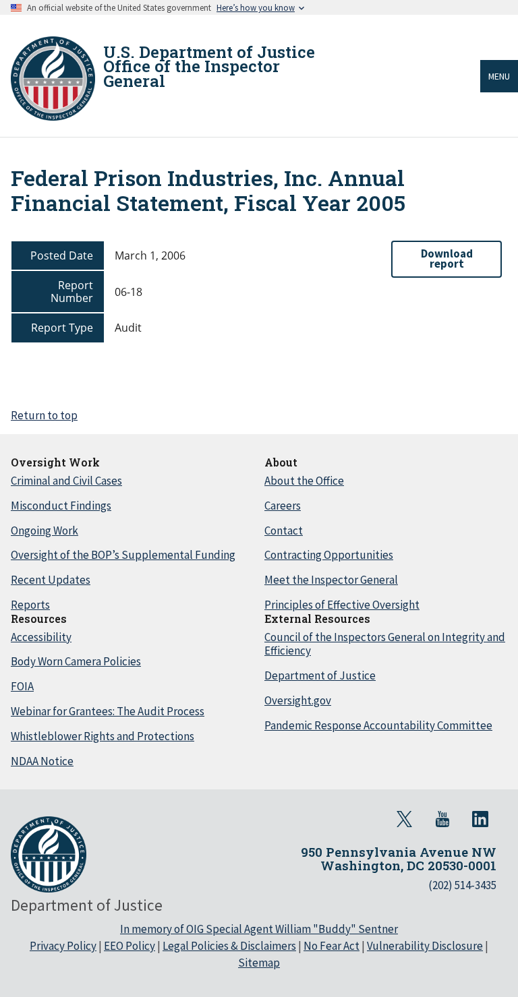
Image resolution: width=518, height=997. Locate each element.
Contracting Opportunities (328, 554)
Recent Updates (50, 579)
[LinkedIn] (480, 819)
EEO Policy (129, 945)
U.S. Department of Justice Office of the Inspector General (209, 66)
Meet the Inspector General (331, 579)
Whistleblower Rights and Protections (102, 736)
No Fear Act (331, 945)
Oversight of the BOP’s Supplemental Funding (123, 554)
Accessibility (41, 637)
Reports (30, 604)
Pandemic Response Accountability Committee (378, 725)
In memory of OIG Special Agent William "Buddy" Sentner (259, 929)
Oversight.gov (297, 700)
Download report (447, 258)
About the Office (304, 480)
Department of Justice (320, 675)
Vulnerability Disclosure (425, 945)
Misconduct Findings (61, 505)
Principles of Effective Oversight (342, 604)
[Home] (53, 78)
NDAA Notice (42, 761)
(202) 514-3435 (462, 885)
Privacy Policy (63, 945)
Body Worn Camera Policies (76, 661)
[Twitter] (404, 819)
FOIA (22, 686)
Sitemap (259, 962)
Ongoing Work (44, 530)
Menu (499, 76)
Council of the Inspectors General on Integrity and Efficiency (384, 644)
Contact (283, 530)
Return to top (44, 415)
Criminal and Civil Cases (66, 480)
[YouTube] (442, 819)
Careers (282, 505)
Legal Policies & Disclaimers (229, 945)
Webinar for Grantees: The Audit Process (107, 711)
